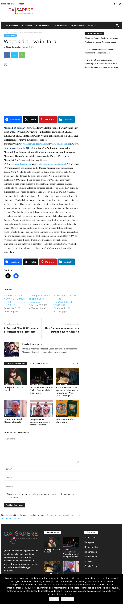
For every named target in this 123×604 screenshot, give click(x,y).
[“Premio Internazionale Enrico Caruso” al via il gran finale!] (41, 376)
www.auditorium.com (21, 164)
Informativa (67, 598)
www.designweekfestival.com (34, 144)
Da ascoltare (12, 26)
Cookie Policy (90, 566)
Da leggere (27, 26)
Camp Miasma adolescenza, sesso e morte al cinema (40, 422)
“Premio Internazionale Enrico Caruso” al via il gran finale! (41, 390)
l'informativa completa (18, 591)
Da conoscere (60, 26)
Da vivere (92, 26)
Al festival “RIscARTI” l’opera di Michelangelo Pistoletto (21, 330)
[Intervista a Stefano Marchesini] (67, 408)
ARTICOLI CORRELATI (15, 363)
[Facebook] (115, 4)
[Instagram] (120, 4)
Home (6, 32)
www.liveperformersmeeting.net (50, 164)
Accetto (54, 598)
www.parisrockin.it (60, 144)
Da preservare (77, 26)
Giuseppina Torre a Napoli (13, 389)
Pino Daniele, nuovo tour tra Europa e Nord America (62, 330)
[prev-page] (73, 363)
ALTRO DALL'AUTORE (38, 363)
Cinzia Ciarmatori (13, 47)
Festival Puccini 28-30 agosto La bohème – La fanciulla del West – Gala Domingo (67, 391)
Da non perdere (43, 26)
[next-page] (77, 363)
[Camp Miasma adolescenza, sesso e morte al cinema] (41, 408)
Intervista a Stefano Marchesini (65, 420)
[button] (117, 25)
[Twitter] (14, 55)
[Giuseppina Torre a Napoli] (15, 376)
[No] (119, 589)
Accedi (21, 4)
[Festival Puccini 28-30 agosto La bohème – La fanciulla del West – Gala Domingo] (67, 376)
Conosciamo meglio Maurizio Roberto (13, 420)
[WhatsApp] (22, 55)
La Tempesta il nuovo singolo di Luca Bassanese (39, 298)
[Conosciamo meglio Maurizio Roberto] (15, 408)
